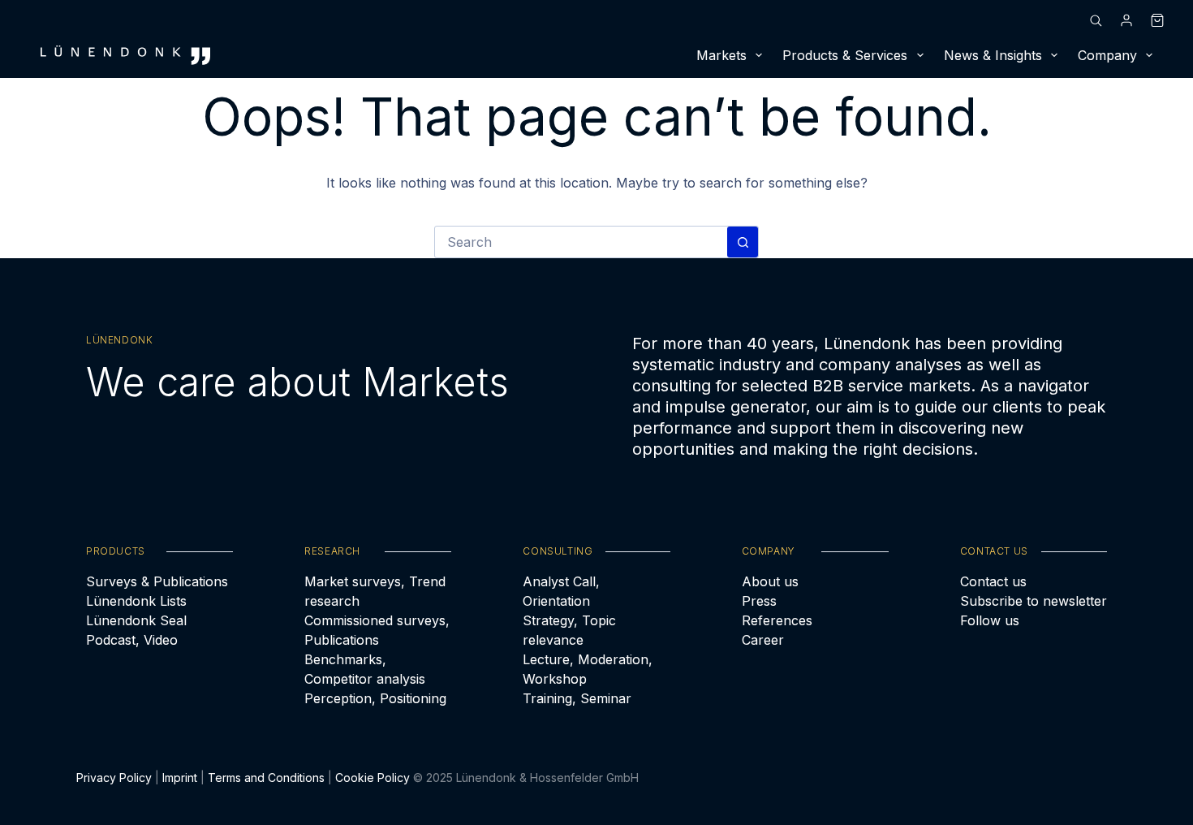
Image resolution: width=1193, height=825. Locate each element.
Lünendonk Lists (136, 601)
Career (763, 640)
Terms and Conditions (266, 777)
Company (1107, 55)
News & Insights (993, 55)
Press (759, 601)
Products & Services (844, 55)
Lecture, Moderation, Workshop (587, 669)
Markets (721, 55)
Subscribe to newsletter (1033, 601)
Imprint (179, 777)
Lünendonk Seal (136, 620)
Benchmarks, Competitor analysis (364, 669)
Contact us (993, 581)
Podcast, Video (132, 640)
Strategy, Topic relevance (569, 630)
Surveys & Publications (157, 581)
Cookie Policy (372, 777)
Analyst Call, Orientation (561, 591)
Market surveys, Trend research (375, 591)
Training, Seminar (577, 698)
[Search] (1095, 20)
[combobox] (581, 242)
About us (770, 581)
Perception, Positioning (375, 698)
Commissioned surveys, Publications (377, 630)
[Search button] (742, 242)
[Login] (1126, 20)
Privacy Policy (114, 777)
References (777, 620)
